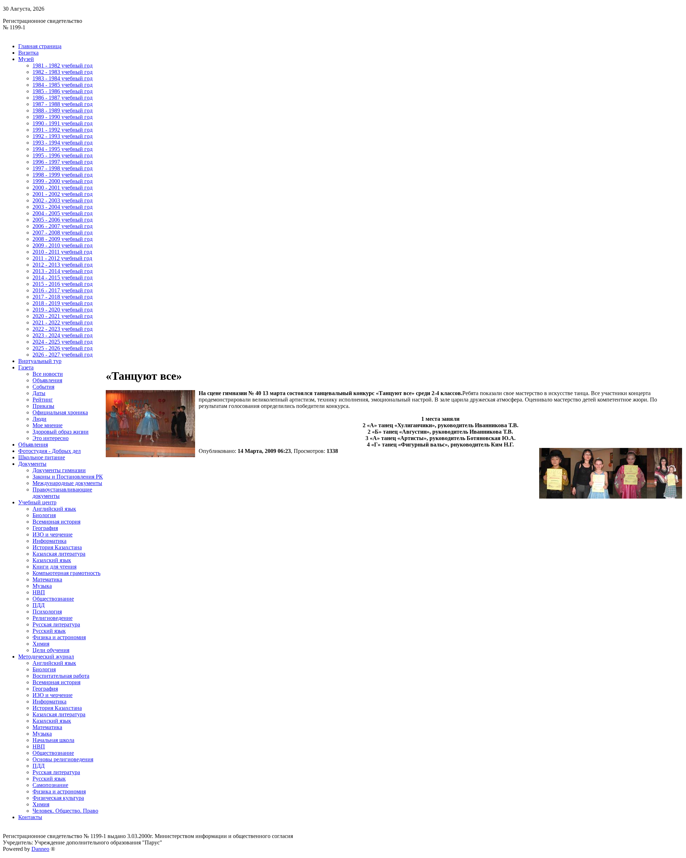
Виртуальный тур (39, 361)
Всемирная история (56, 522)
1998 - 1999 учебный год (63, 175)
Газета (26, 367)
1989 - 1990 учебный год (63, 117)
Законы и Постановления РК (68, 477)
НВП (39, 592)
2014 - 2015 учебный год (63, 277)
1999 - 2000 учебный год (63, 181)
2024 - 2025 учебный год (63, 342)
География (45, 528)
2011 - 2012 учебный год (62, 258)
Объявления (47, 380)
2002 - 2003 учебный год (63, 200)
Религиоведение (53, 618)
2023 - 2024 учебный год (63, 335)
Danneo (40, 849)
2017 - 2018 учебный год (63, 297)
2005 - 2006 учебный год (63, 220)
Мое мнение (48, 425)
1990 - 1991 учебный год (63, 123)
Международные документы (67, 483)
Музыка (42, 586)
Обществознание (53, 599)
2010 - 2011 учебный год (62, 252)
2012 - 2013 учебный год (63, 265)
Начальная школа (53, 740)
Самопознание (50, 785)
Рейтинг (43, 400)
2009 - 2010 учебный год (63, 245)
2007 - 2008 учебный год (63, 232)
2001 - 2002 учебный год (63, 194)
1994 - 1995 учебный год (63, 149)
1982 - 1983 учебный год (63, 72)
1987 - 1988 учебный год (63, 104)
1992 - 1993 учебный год (63, 136)
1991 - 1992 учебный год (63, 130)
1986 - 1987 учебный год (63, 98)
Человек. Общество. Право (65, 811)
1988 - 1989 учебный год (63, 110)
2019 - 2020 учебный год (63, 310)
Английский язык (54, 509)
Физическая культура (58, 798)
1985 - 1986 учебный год (63, 91)
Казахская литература (59, 554)
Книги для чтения (54, 567)
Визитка (28, 53)
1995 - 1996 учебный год (63, 155)
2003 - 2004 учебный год (63, 207)
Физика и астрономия (59, 637)
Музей (26, 59)
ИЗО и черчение (53, 534)
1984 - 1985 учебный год (63, 85)
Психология (47, 612)
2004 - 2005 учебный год (63, 213)
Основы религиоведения (63, 759)
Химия (41, 644)
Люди (39, 419)
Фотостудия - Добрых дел (49, 451)
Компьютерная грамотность (66, 573)
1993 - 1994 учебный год (63, 143)
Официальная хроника (60, 412)
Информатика (49, 541)
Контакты (30, 817)
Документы (32, 464)
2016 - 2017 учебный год (63, 290)
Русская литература (56, 624)
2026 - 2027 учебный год (63, 355)
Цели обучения (51, 650)
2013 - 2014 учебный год (63, 271)
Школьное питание (41, 457)
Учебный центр (37, 502)
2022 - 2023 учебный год (63, 329)
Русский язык (49, 631)
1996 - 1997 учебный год (63, 162)
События (43, 387)
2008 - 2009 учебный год (63, 239)
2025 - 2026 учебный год (63, 348)
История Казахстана (57, 547)
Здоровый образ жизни (61, 432)
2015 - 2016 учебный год (63, 284)
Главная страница (39, 46)
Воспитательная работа (61, 676)
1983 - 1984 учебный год (63, 78)
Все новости (48, 374)
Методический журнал (46, 656)
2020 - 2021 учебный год (63, 316)
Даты (39, 393)
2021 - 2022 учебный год (63, 322)
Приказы (43, 406)
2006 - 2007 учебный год (63, 226)
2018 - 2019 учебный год (63, 303)
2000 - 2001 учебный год (63, 188)
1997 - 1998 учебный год (63, 168)
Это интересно (51, 438)
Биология (44, 515)
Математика (47, 579)
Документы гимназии (59, 470)
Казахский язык (52, 560)
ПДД (39, 605)
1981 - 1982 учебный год (63, 65)
